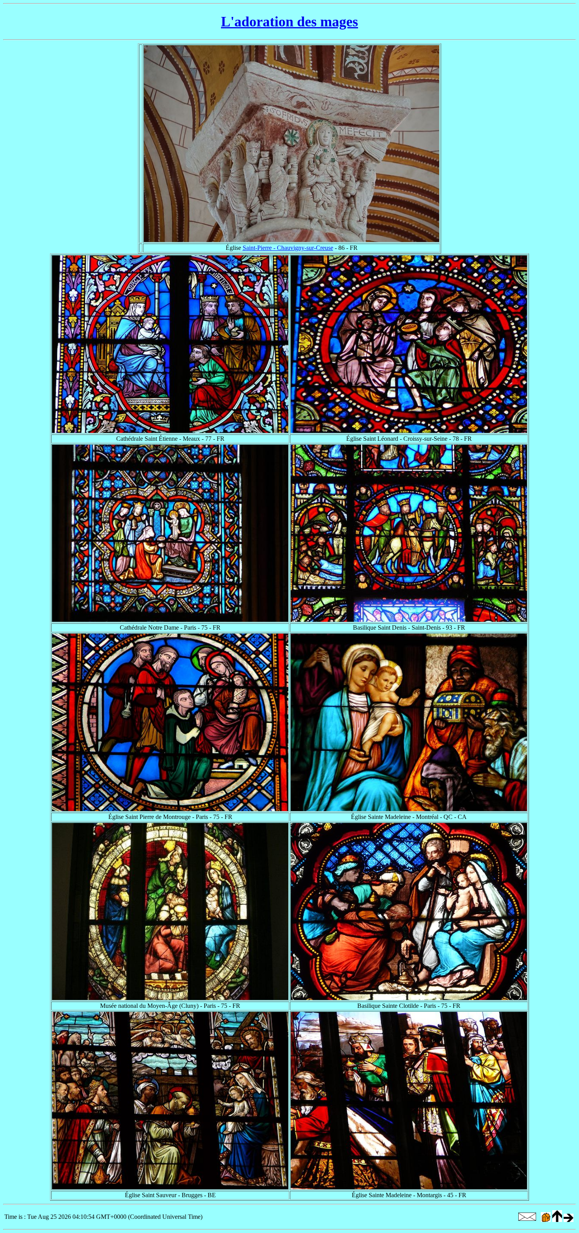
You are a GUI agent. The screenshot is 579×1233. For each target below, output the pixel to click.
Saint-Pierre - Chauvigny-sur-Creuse (288, 247)
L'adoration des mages (289, 22)
